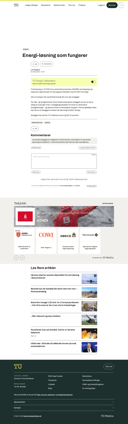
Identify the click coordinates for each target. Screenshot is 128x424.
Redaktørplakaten (65, 395)
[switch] (93, 82)
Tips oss (108, 366)
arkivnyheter (37, 122)
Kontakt (17, 408)
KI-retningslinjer (88, 388)
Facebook (52, 380)
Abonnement (19, 402)
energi (25, 49)
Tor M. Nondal (20, 387)
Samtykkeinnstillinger (91, 380)
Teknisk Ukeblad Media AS (32, 416)
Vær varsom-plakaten (46, 395)
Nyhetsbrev (87, 376)
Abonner (112, 5)
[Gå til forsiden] (16, 5)
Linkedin (51, 384)
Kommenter (47, 64)
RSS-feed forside (55, 376)
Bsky (50, 388)
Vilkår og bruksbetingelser (93, 384)
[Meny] (121, 5)
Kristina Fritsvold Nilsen (24, 379)
